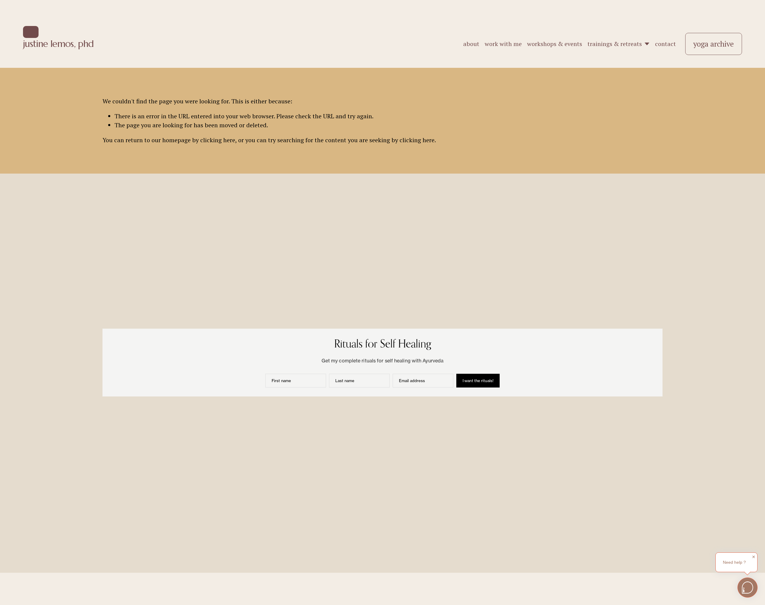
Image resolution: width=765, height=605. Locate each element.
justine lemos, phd (58, 44)
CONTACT (665, 44)
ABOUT (471, 44)
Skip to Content (31, 32)
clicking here (217, 140)
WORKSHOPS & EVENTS (554, 44)
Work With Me (503, 44)
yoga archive (713, 44)
